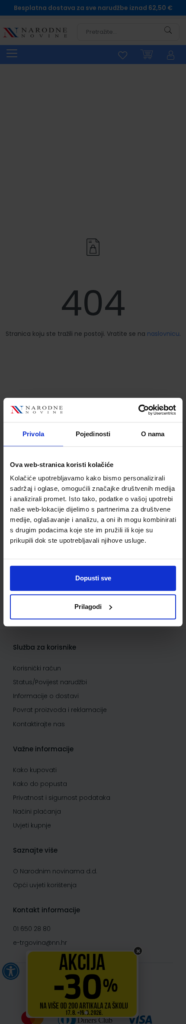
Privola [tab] (33, 434)
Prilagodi (88, 606)
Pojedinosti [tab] (93, 434)
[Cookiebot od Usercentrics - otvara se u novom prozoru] (138, 409)
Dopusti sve (93, 578)
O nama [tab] (153, 434)
